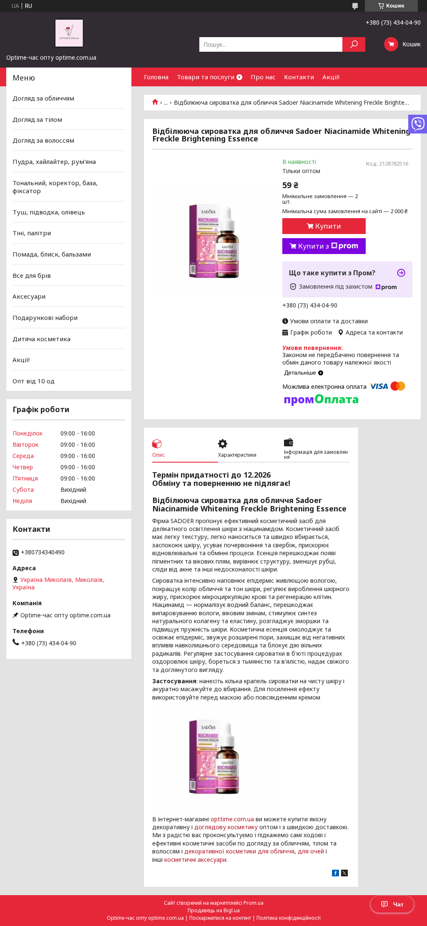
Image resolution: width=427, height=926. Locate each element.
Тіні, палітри (32, 233)
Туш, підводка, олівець (49, 212)
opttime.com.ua (232, 819)
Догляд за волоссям (43, 140)
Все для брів (32, 275)
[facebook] (335, 874)
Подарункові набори (45, 317)
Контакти (299, 77)
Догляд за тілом (37, 119)
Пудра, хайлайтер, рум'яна (54, 161)
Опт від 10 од (34, 381)
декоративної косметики (220, 851)
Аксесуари (29, 296)
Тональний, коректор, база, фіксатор (55, 186)
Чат (398, 904)
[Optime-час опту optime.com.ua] (69, 32)
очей (317, 851)
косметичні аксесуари (195, 859)
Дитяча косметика (41, 338)
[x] (344, 874)
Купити (328, 226)
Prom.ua (254, 902)
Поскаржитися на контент (220, 917)
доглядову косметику (226, 827)
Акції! (330, 77)
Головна (156, 77)
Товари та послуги (205, 77)
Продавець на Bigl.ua (214, 910)
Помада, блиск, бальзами (52, 254)
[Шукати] (353, 44)
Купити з (313, 246)
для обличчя (276, 851)
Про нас (263, 77)
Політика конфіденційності (288, 917)
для (303, 851)
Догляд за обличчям (43, 98)
